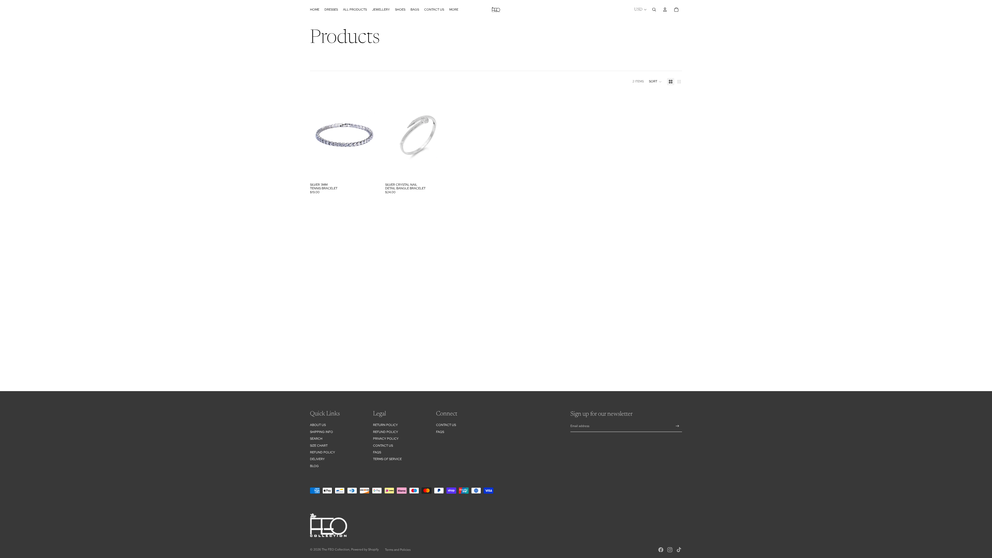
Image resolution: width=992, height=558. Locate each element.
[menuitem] (454, 9)
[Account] (665, 9)
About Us (318, 425)
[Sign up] (677, 426)
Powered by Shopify (365, 549)
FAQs (377, 452)
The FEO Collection (336, 549)
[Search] (654, 9)
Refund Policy (385, 432)
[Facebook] (661, 550)
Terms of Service (387, 459)
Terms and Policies (397, 550)
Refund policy (322, 452)
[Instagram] (670, 550)
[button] (655, 81)
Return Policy (385, 425)
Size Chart (319, 446)
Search (316, 439)
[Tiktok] (679, 550)
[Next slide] (448, 136)
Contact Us (383, 446)
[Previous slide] (393, 136)
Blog (314, 466)
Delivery (317, 459)
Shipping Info (321, 432)
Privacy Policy (386, 439)
